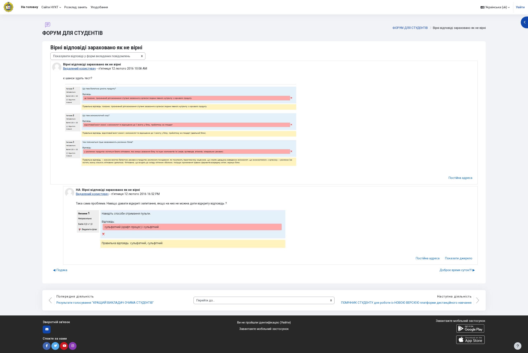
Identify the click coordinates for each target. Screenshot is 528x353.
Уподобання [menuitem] (99, 7)
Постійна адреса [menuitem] (460, 178)
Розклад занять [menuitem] (75, 7)
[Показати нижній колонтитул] (517, 346)
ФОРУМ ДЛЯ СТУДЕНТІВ (410, 28)
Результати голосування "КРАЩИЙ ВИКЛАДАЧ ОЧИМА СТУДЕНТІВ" (105, 303)
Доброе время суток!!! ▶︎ (457, 270)
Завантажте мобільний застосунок (264, 329)
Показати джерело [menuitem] (458, 258)
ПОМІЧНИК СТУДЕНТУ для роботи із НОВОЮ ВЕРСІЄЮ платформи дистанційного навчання (406, 303)
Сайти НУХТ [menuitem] (49, 7)
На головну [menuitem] (29, 7)
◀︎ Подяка (60, 270)
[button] (495, 7)
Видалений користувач (79, 68)
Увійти (520, 7)
